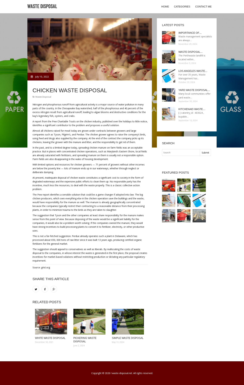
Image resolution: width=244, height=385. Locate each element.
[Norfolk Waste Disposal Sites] (199, 215)
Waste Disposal (43, 96)
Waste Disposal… (190, 51)
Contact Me (203, 6)
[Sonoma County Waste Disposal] (168, 215)
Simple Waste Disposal (127, 338)
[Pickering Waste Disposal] (90, 322)
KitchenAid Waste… (191, 109)
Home (165, 6)
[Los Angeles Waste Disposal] (199, 200)
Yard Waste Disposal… (194, 90)
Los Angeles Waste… (192, 71)
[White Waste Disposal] (51, 322)
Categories (182, 6)
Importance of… (190, 32)
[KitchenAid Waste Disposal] (168, 200)
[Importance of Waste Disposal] (184, 215)
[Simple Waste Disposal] (128, 322)
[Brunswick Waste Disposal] (184, 200)
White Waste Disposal (50, 338)
